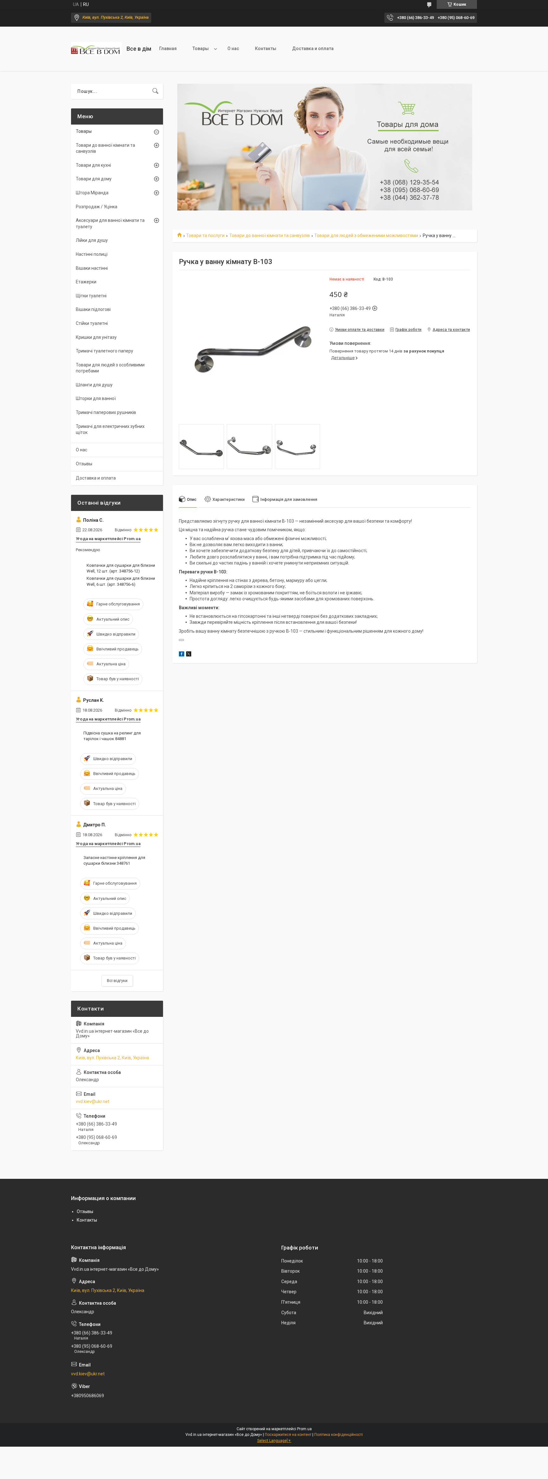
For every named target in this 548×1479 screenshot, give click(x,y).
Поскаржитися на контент (288, 1434)
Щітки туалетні (91, 295)
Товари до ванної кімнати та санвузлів (269, 235)
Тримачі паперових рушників (106, 412)
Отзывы (84, 463)
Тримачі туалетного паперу (104, 350)
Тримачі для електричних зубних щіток (110, 429)
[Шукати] (155, 91)
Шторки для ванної (96, 398)
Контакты (265, 48)
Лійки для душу (92, 240)
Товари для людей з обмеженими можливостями (366, 235)
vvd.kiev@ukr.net (92, 1101)
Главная (168, 48)
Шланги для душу (94, 384)
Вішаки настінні (92, 268)
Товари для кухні (93, 165)
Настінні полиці (92, 254)
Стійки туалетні (92, 323)
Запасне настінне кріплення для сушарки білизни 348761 (114, 860)
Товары (200, 48)
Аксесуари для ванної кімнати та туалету (110, 223)
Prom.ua (304, 1429)
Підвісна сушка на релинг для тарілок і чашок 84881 (112, 736)
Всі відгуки (117, 980)
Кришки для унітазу (96, 337)
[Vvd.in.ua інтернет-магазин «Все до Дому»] (96, 48)
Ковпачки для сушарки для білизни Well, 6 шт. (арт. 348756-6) (121, 581)
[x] (188, 654)
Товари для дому (94, 178)
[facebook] (181, 654)
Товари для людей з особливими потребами (110, 368)
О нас (233, 48)
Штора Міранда (92, 192)
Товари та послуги (205, 235)
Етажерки (86, 281)
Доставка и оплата (313, 48)
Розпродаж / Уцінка (96, 206)
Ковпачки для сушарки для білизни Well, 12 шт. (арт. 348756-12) (121, 568)
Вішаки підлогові (93, 309)
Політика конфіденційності (338, 1434)
